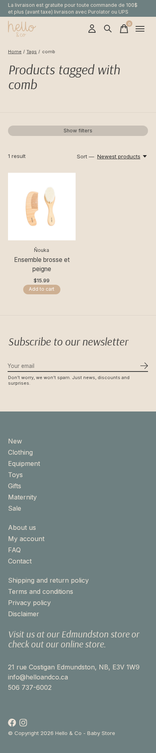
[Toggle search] (108, 29)
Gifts (14, 486)
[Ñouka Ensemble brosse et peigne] (42, 206)
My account (26, 539)
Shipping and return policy (48, 580)
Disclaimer (23, 614)
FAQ (14, 550)
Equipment (24, 463)
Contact (20, 561)
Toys (15, 475)
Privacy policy (29, 603)
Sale (14, 508)
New (15, 441)
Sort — (85, 156)
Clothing (20, 452)
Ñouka (41, 250)
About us (22, 527)
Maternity (22, 497)
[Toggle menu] (140, 29)
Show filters (78, 131)
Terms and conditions (40, 591)
